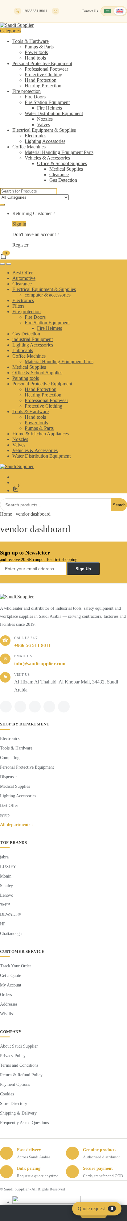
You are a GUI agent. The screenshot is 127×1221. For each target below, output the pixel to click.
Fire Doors (35, 96)
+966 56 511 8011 (32, 645)
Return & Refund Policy (21, 1075)
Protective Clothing (43, 74)
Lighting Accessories (45, 141)
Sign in (19, 223)
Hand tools (35, 57)
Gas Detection (63, 180)
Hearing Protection (43, 85)
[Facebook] (6, 706)
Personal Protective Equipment (42, 63)
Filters (18, 306)
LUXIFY (8, 866)
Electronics (35, 135)
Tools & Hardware (30, 41)
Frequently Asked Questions (24, 1122)
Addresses (8, 1004)
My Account (10, 985)
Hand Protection (40, 80)
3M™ (5, 905)
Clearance (59, 174)
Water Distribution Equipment (54, 113)
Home (6, 514)
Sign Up (83, 569)
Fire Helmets (49, 107)
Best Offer (22, 272)
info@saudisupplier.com (55, 11)
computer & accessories (48, 294)
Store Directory (13, 1103)
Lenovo (6, 895)
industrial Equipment (32, 339)
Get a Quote (10, 975)
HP (3, 924)
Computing (9, 757)
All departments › (16, 824)
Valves (43, 124)
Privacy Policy (13, 1055)
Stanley (6, 885)
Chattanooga (11, 933)
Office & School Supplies (62, 163)
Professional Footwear (46, 69)
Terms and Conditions (19, 1065)
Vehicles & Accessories (47, 157)
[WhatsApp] (35, 706)
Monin (5, 876)
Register (20, 244)
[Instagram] (49, 706)
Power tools (36, 52)
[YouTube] (64, 706)
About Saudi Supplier (19, 1046)
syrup (5, 815)
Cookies (7, 1094)
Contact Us (90, 11)
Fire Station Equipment (47, 102)
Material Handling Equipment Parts (59, 152)
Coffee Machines (29, 146)
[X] (20, 706)
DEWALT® (10, 914)
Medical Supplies (66, 169)
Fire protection (26, 91)
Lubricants (22, 350)
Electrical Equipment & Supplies (44, 130)
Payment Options (15, 1084)
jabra (4, 857)
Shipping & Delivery (18, 1113)
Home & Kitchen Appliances (40, 433)
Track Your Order (15, 966)
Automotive (23, 278)
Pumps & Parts (39, 46)
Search (119, 505)
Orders (6, 994)
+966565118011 (35, 11)
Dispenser (8, 777)
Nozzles (45, 119)
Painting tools (25, 378)
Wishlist (7, 1013)
